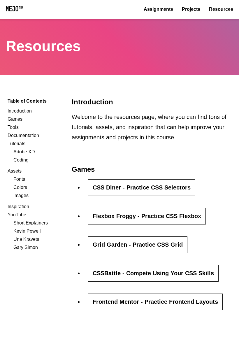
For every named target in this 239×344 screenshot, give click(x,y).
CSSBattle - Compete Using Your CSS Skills (153, 273)
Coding (21, 159)
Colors (20, 187)
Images (21, 195)
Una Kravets (26, 239)
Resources (221, 9)
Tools (13, 127)
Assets (15, 171)
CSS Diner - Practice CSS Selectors (142, 187)
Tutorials (16, 143)
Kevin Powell (27, 231)
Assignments (158, 9)
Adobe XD (24, 151)
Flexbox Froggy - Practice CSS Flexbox (147, 216)
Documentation (23, 135)
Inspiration (18, 206)
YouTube (17, 214)
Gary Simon (25, 247)
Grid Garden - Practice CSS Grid (138, 244)
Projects (191, 9)
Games (15, 119)
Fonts (19, 179)
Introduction (20, 110)
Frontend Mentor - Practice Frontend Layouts (155, 302)
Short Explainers (30, 222)
